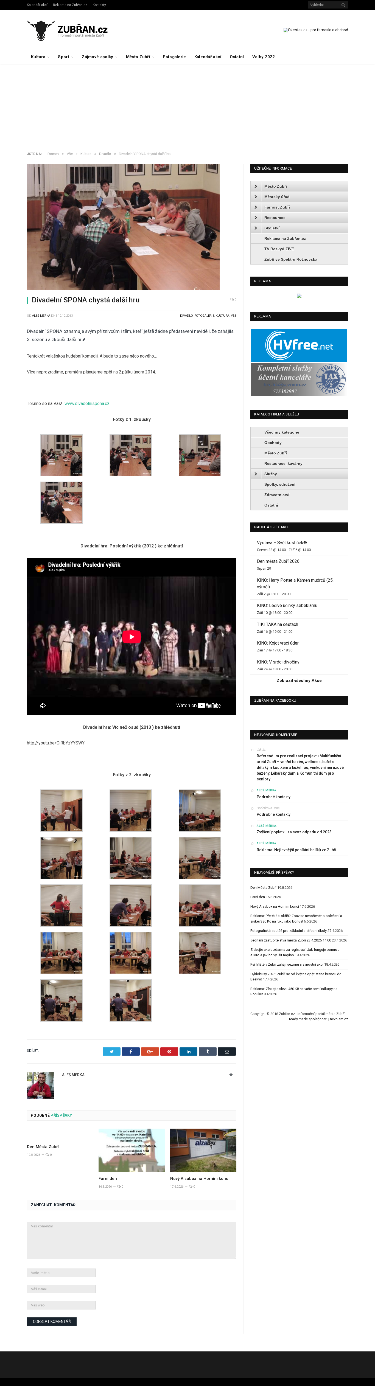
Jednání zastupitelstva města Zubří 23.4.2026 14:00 (290, 940)
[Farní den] (132, 1150)
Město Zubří (138, 56)
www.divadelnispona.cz (87, 403)
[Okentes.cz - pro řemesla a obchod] (299, 297)
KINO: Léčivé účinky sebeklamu (287, 605)
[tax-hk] (299, 395)
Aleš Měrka (41, 315)
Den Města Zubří (43, 1146)
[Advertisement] (187, 105)
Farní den (108, 1178)
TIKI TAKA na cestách (277, 624)
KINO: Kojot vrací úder (278, 643)
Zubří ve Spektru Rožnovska (290, 259)
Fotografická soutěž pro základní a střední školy (288, 931)
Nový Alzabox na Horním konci (200, 1178)
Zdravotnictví (276, 495)
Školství (271, 228)
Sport (63, 56)
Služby (270, 474)
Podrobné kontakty (273, 797)
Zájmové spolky (97, 56)
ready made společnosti (308, 1019)
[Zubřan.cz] (73, 30)
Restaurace (275, 217)
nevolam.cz (339, 1019)
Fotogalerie (174, 56)
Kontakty (99, 5)
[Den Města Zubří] (60, 1134)
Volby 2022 (263, 56)
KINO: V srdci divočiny (278, 662)
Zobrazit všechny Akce (299, 680)
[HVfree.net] (299, 360)
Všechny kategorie (281, 432)
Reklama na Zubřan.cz (70, 5)
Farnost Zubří (277, 207)
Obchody (273, 442)
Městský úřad (277, 197)
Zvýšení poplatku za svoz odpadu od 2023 (294, 832)
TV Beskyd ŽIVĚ (279, 249)
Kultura (38, 56)
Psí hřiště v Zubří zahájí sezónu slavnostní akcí (286, 964)
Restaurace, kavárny (283, 463)
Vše (233, 315)
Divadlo (186, 315)
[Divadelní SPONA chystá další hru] (131, 227)
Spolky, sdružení (279, 484)
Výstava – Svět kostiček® (282, 542)
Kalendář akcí (37, 5)
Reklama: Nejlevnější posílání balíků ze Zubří (296, 850)
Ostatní (237, 56)
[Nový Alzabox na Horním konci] (203, 1150)
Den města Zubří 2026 (278, 561)
